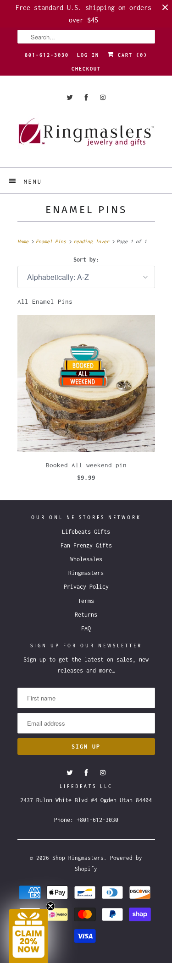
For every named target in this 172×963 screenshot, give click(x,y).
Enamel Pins (86, 209)
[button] (28, 936)
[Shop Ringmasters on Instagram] (103, 97)
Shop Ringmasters (78, 858)
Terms (86, 600)
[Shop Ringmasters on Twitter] (70, 97)
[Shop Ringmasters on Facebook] (86, 97)
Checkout (86, 68)
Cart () (130, 55)
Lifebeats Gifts (86, 531)
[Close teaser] (50, 906)
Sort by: (86, 259)
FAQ (86, 628)
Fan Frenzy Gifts (86, 545)
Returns (86, 614)
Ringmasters (86, 572)
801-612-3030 (47, 55)
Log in (88, 55)
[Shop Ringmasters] (86, 136)
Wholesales (86, 559)
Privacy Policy (86, 586)
